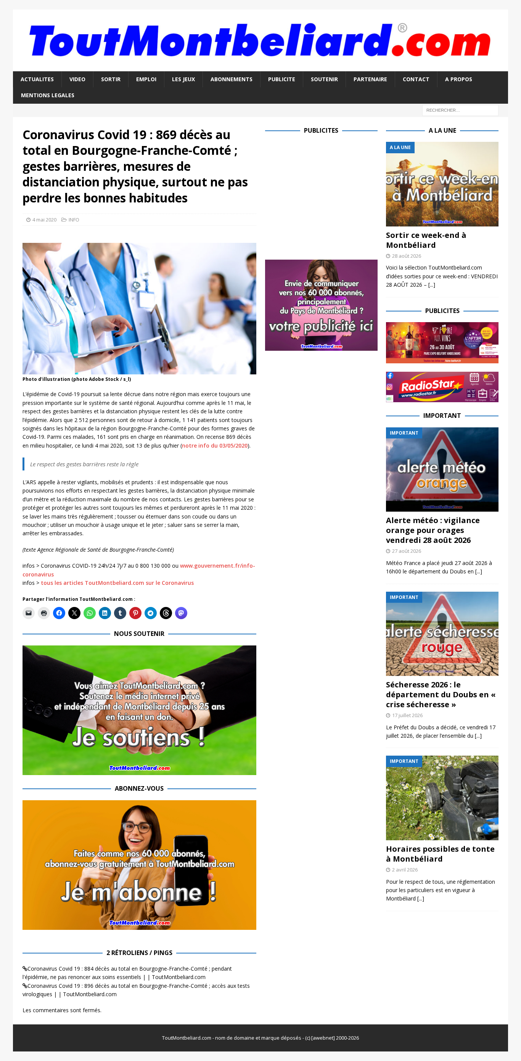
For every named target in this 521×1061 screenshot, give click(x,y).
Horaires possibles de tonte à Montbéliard (440, 854)
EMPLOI (146, 79)
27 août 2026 (406, 550)
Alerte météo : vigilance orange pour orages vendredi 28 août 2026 (433, 530)
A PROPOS (458, 79)
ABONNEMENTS (231, 79)
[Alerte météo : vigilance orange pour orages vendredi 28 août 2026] (442, 469)
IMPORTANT (442, 415)
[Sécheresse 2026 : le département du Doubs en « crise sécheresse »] (442, 634)
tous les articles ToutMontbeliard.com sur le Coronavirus (117, 582)
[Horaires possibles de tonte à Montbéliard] (442, 798)
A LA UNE (442, 130)
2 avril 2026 (405, 869)
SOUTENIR (324, 79)
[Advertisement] (329, 195)
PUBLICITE (281, 79)
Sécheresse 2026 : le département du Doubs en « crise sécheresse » (441, 694)
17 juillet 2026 (407, 715)
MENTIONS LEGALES (47, 95)
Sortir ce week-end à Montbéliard (426, 240)
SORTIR (111, 79)
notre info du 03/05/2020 (215, 445)
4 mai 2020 (44, 219)
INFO (74, 219)
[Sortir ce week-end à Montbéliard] (442, 184)
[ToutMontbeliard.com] (260, 66)
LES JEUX (183, 79)
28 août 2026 (406, 255)
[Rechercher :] (460, 109)
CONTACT (416, 79)
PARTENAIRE (370, 79)
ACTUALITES (37, 79)
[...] (431, 284)
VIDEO (77, 79)
